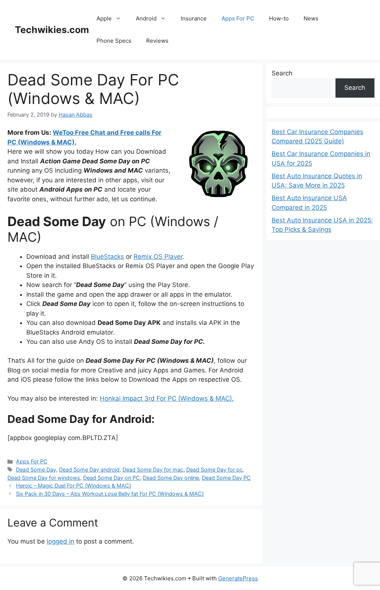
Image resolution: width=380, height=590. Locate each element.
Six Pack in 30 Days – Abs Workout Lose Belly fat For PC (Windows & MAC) (110, 493)
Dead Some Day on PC (111, 478)
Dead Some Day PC (226, 478)
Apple (104, 18)
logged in (60, 541)
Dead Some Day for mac (152, 469)
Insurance (194, 18)
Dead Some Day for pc (214, 469)
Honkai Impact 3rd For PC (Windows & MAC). (167, 398)
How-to (279, 18)
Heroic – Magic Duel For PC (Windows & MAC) (73, 485)
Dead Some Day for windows (43, 478)
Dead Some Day (36, 469)
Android (146, 18)
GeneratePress (238, 578)
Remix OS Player (158, 256)
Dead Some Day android (89, 469)
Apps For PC (238, 18)
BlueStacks (107, 256)
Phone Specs (113, 40)
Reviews (157, 40)
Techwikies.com (52, 29)
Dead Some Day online (171, 478)
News (311, 18)
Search (282, 73)
